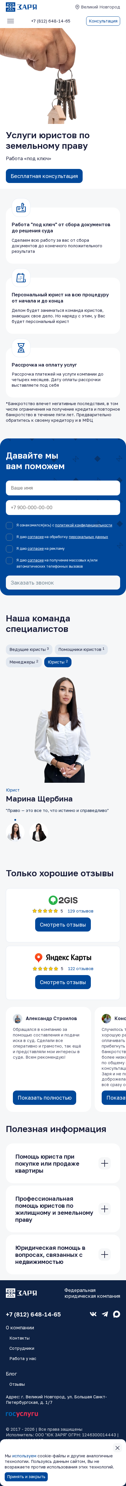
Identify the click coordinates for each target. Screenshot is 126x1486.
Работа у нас (22, 1358)
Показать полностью (44, 1097)
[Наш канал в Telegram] (104, 1314)
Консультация (103, 20)
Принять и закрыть (26, 1476)
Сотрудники (21, 1348)
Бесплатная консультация (44, 176)
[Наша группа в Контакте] (93, 1314)
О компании (20, 1328)
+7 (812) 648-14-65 (33, 1314)
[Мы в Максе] (116, 1314)
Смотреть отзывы (63, 924)
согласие (36, 537)
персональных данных (88, 537)
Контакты (19, 1337)
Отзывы (17, 1384)
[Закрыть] (104, 1163)
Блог (11, 1374)
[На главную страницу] (21, 7)
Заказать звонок (32, 582)
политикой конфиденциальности (83, 525)
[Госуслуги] (22, 1414)
